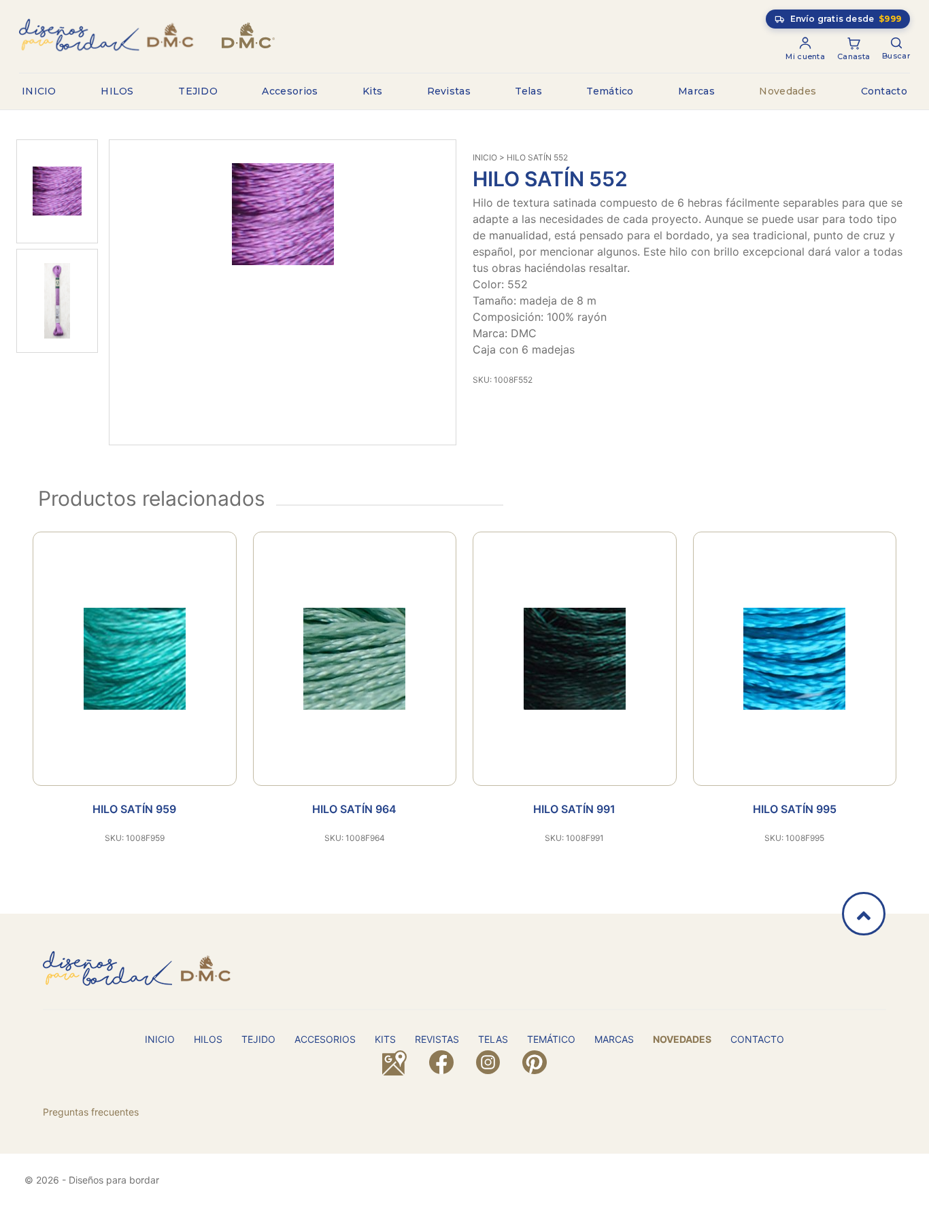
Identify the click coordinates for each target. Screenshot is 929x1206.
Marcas (696, 91)
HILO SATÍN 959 (134, 809)
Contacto (884, 91)
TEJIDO (198, 91)
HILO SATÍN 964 (354, 809)
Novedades (787, 91)
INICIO (39, 91)
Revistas (449, 91)
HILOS (117, 91)
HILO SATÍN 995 (795, 809)
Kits (372, 91)
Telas (528, 91)
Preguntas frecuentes (91, 1112)
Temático (609, 91)
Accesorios (290, 91)
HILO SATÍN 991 (574, 809)
